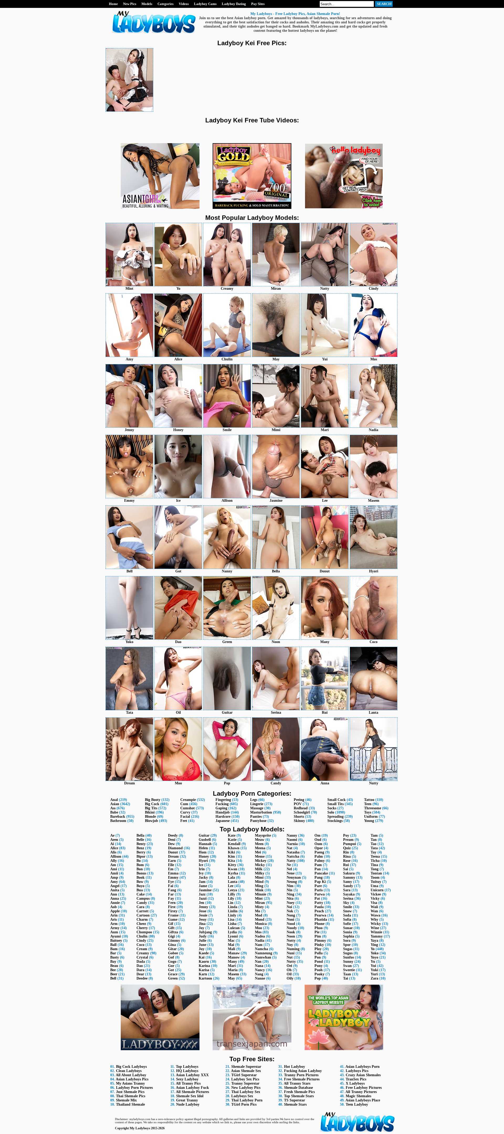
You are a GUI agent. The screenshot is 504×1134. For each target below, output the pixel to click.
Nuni (291, 953)
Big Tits (151, 808)
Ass (113, 808)
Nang (259, 974)
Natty (291, 861)
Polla (318, 953)
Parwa (319, 894)
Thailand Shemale (130, 1104)
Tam (374, 835)
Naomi (292, 840)
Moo (258, 928)
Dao (139, 966)
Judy (203, 936)
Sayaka (349, 894)
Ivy (201, 873)
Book (140, 877)
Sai (345, 869)
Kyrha (233, 873)
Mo (257, 911)
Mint (259, 898)
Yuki (374, 970)
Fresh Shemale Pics (299, 1092)
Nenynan (294, 877)
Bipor (140, 856)
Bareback (117, 817)
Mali (231, 949)
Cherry (142, 928)
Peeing (299, 800)
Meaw (259, 840)
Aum (114, 932)
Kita (231, 861)
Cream (141, 949)
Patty (318, 903)
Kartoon (205, 978)
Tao (373, 844)
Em (171, 869)
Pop (317, 978)
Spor (347, 945)
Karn (203, 974)
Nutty (291, 962)
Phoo (318, 928)
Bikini (150, 812)
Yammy (377, 936)
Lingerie (256, 804)
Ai (112, 844)
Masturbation (261, 812)
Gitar (172, 949)
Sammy (349, 877)
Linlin (233, 911)
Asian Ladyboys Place (362, 1100)
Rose (346, 861)
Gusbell (205, 840)
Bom (140, 865)
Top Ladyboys (187, 1067)
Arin (114, 915)
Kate (231, 835)
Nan (258, 962)
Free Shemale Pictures (301, 1079)
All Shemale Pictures (192, 1092)
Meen (259, 844)
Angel (114, 886)
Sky (346, 903)
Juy (201, 949)
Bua (139, 890)
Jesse (202, 911)
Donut (173, 852)
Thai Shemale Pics (130, 1096)
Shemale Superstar (246, 1067)
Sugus (348, 953)
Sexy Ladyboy (187, 1079)
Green (173, 978)
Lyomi (233, 936)
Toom (375, 877)
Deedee (142, 978)
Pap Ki (320, 882)
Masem (233, 974)
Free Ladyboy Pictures (364, 1088)
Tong (375, 869)
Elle (171, 865)
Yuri (374, 974)
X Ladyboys (355, 1083)
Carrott (142, 911)
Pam (318, 865)
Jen (201, 903)
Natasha (293, 852)
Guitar (204, 835)
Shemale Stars (295, 1104)
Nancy (260, 970)
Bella (140, 835)
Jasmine (205, 890)
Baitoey (116, 941)
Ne (289, 865)
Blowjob (151, 821)
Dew (171, 844)
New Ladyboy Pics (245, 1088)
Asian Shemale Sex (246, 1071)
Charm (142, 919)
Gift (171, 928)
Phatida (320, 919)
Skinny (299, 821)
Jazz (202, 894)
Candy (141, 903)
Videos (184, 4)
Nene (291, 873)
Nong (291, 915)
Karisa (204, 970)
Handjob (223, 812)
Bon (139, 869)
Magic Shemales (358, 1096)
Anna (114, 898)
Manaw (234, 953)
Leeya (232, 890)
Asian (114, 804)
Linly (232, 915)
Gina (172, 945)
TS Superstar (294, 1100)
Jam (202, 882)
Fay (171, 898)
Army (114, 928)
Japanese (223, 821)
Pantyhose (258, 821)
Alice (114, 848)
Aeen (114, 840)
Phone (319, 924)
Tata (374, 848)
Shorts (299, 817)
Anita (114, 890)
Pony (318, 966)
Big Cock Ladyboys (131, 1067)
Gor (171, 966)
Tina (374, 865)
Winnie (376, 932)
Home (113, 4)
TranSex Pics (356, 1079)
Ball (113, 945)
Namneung (263, 953)
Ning (290, 894)
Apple (115, 911)
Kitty (232, 865)
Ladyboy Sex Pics (245, 1079)
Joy (201, 928)
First (172, 907)
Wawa (375, 915)
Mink (259, 890)
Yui (373, 966)
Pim (317, 936)
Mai (231, 945)
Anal (114, 800)
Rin (346, 852)
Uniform (371, 817)
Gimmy (174, 941)
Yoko (375, 953)
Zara (374, 978)
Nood (291, 924)
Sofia (347, 919)
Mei (258, 852)
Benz (140, 848)
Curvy (185, 812)
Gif (170, 924)
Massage (256, 808)
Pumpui (349, 844)
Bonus (141, 873)
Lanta (232, 882)
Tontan (376, 873)
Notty (291, 941)
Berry (140, 852)
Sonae (348, 928)
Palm (318, 856)
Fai (170, 886)
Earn (172, 861)
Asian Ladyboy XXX (192, 1075)
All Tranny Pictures (361, 1092)
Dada (140, 962)
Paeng (319, 852)
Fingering (223, 800)
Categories (166, 4)
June (202, 945)
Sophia (348, 936)
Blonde (150, 817)
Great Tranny (187, 1100)
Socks (331, 808)
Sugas (347, 949)
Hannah (205, 844)
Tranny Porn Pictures (301, 1075)
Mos (258, 932)
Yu (373, 962)
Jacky (203, 877)
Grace (172, 974)
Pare (318, 886)
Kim (231, 856)
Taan (347, 974)
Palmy (319, 861)
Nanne (260, 978)
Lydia (232, 932)
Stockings (335, 821)
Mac (231, 941)
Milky (259, 873)
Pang (318, 877)
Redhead (301, 808)
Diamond (175, 848)
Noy (290, 945)
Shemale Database (298, 1088)
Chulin (142, 936)
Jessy (203, 919)
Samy (347, 882)
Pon (317, 957)
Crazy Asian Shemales (363, 1075)
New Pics (129, 4)
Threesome (372, 808)
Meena (260, 848)
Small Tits (335, 804)
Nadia (259, 941)
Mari (232, 966)
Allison (115, 856)
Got (171, 970)
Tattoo (369, 800)
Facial (185, 817)
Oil (289, 974)
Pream (348, 840)
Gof (171, 957)
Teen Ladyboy (357, 1104)
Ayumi (115, 936)
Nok (290, 911)
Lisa (231, 919)
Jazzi (203, 898)
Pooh (318, 970)
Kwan (232, 869)
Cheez (141, 924)
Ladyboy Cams (205, 4)
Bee (113, 970)
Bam (114, 949)
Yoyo (374, 957)
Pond (318, 962)
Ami (113, 869)
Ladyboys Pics (357, 1071)
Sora (346, 941)
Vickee (376, 894)
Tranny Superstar (245, 1083)
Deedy (173, 835)
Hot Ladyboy (294, 1067)
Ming (259, 886)
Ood (317, 840)
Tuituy (376, 882)
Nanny (292, 835)
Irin (202, 869)
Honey (204, 856)
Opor (318, 848)
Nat (289, 848)
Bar (113, 953)
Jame (203, 886)
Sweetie (349, 970)
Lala (231, 877)
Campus (143, 898)
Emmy (173, 877)
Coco (140, 945)
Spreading (335, 817)
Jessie (203, 915)
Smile (347, 907)
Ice (201, 865)
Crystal (142, 957)
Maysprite (263, 835)
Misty (259, 907)
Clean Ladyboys (128, 1071)
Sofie (347, 924)
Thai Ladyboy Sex (245, 1092)
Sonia (347, 932)
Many (232, 962)
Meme (260, 856)
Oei (289, 966)
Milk (258, 869)
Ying (374, 945)
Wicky (376, 924)
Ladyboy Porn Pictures (134, 1088)
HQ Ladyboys (187, 1071)
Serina (348, 898)
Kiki (231, 852)
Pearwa (320, 915)
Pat (317, 898)
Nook (291, 932)
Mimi (259, 877)
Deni (171, 840)
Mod (258, 915)
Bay (113, 962)
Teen (367, 804)
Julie (202, 941)
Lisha (232, 924)
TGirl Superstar (244, 1075)
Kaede (204, 953)
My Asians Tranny (130, 1083)
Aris (113, 919)
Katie (232, 840)
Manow (234, 957)
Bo (138, 861)
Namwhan (263, 957)
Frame (173, 915)
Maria (233, 970)
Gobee (173, 953)
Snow (347, 911)
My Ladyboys (140, 1128)
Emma (173, 873)
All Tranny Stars (297, 1083)
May (231, 978)
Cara (140, 907)
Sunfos (348, 957)
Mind (259, 882)
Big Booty (152, 800)
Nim (290, 886)
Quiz (347, 848)
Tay (373, 852)
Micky (260, 865)
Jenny (203, 907)
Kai (201, 957)
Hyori (203, 861)
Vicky (375, 898)
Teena (375, 856)
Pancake (321, 873)
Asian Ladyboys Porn (362, 1067)
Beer (113, 974)
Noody (292, 928)
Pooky (319, 974)
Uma (374, 886)
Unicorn (377, 890)
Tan (374, 840)
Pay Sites (258, 4)
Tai (345, 978)
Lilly (231, 894)
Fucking (222, 804)
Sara (346, 890)
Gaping (221, 808)
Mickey (260, 861)
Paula (319, 907)
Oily (290, 978)
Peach (319, 911)
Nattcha (293, 856)
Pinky (319, 945)
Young (369, 821)
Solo (330, 812)
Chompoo (144, 932)
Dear (140, 974)
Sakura (349, 873)
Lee (230, 886)
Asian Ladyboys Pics (132, 1079)
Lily (231, 898)
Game (172, 919)
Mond (259, 919)
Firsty (172, 911)
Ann (113, 894)
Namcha (261, 949)
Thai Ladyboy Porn (246, 1100)
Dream (173, 856)
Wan (374, 911)
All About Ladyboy (131, 1075)
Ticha (375, 861)
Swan (347, 966)
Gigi (171, 936)
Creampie (188, 800)
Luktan (234, 928)
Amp (114, 877)
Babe (114, 812)
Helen (203, 848)
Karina (204, 966)
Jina (202, 924)
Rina (347, 856)
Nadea (260, 936)
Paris (318, 890)
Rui (346, 865)
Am (113, 865)
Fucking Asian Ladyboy (303, 1071)
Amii (114, 873)
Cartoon (143, 915)
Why (374, 919)
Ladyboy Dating (234, 4)
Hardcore (223, 817)
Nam (258, 945)
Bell (113, 978)
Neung (292, 882)
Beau (114, 966)
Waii (374, 907)
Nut (290, 957)
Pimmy (320, 941)
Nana (259, 966)
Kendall (234, 844)
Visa (374, 903)
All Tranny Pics (188, 1083)
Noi (289, 907)
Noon (291, 936)
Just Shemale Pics (130, 1092)
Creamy (142, 953)
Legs (253, 800)
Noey (291, 903)
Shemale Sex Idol (189, 1096)
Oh (289, 970)
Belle (140, 840)
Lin (230, 903)
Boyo (140, 886)
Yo (373, 949)
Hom (203, 852)
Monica (261, 924)
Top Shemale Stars (299, 1096)
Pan (317, 869)
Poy (346, 835)
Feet (183, 821)
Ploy (318, 949)
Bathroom (118, 821)
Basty (114, 957)
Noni (290, 919)
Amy (114, 882)
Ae (112, 835)
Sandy (348, 886)
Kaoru (204, 962)
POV (298, 804)
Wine (375, 928)
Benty (141, 844)
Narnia (292, 844)
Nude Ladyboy (188, 1104)
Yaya (374, 941)
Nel (289, 869)
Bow (139, 882)
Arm (114, 924)
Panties (256, 817)
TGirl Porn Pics (243, 1104)
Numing (293, 949)
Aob (113, 907)
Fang (172, 890)
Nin (289, 890)
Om (317, 835)
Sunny (348, 962)
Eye (171, 882)
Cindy (141, 941)
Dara (140, 970)
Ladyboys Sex (242, 1096)
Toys (367, 812)
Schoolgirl (302, 812)
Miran (260, 903)
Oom (318, 844)
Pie (316, 932)
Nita (290, 898)
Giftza (173, 932)
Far (171, 894)
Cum (184, 804)
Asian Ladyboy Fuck (192, 1088)
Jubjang (205, 932)
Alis (113, 852)
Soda (347, 915)
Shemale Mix (126, 1100)
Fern (172, 903)
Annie (115, 903)
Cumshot (187, 808)
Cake (140, 894)
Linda (232, 907)
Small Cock (336, 800)
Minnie (260, 894)
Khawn (233, 848)
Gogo (172, 962)
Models (146, 4)
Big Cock (152, 804)
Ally (113, 861)
